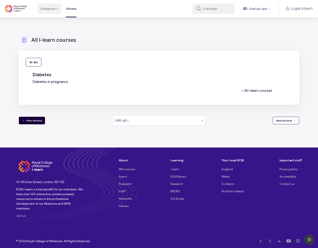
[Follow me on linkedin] (280, 241)
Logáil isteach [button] (302, 8)
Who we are (127, 169)
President (125, 184)
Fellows (124, 206)
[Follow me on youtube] (289, 241)
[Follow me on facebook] (261, 241)
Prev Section (33, 120)
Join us (21, 216)
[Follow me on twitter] (271, 241)
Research (176, 184)
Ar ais (33, 62)
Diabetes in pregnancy (50, 82)
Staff (122, 191)
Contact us (286, 184)
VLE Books (177, 199)
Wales (226, 176)
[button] (257, 8)
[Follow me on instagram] (299, 241)
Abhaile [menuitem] (71, 9)
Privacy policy (288, 169)
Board (123, 176)
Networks (125, 199)
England (227, 169)
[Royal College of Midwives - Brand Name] (16, 8)
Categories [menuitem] (47, 9)
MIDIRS (175, 191)
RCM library (178, 176)
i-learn (174, 169)
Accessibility (287, 176)
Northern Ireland (233, 191)
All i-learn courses (258, 91)
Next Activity (284, 120)
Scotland (228, 184)
